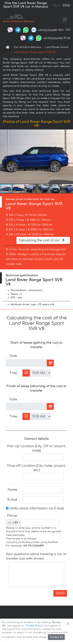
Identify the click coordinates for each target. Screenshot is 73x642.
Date (13, 356)
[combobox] (13, 522)
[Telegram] (18, 29)
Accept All (56, 637)
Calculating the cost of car (40, 240)
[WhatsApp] (25, 29)
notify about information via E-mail (36, 508)
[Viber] (10, 29)
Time (13, 373)
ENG (66, 5)
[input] (26, 363)
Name (12, 489)
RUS (56, 5)
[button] (18, 188)
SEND (60, 593)
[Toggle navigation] (65, 19)
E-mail (12, 499)
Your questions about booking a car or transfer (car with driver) (36, 556)
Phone (12, 515)
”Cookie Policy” (34, 625)
